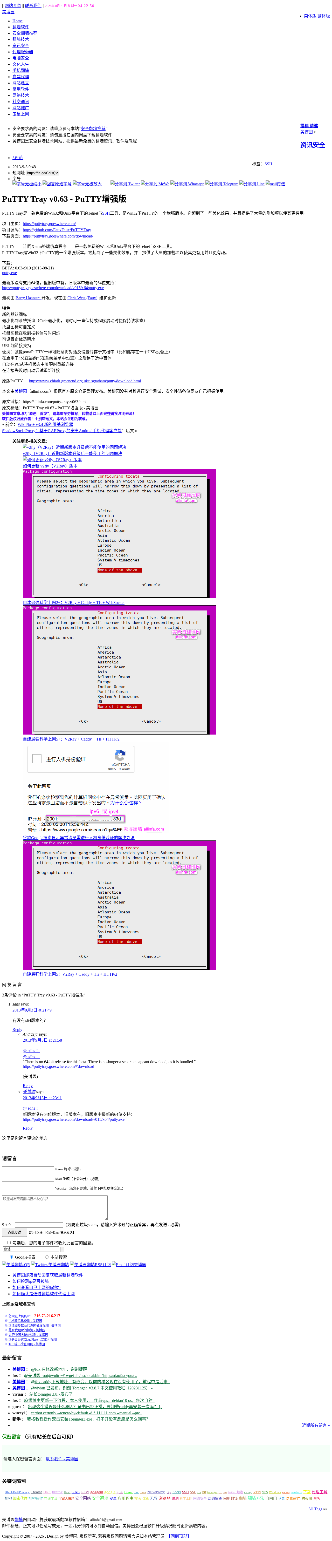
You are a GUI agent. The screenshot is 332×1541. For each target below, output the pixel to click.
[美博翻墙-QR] (16, 1264)
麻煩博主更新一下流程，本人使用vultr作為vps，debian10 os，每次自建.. (89, 1400)
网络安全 (200, 1499)
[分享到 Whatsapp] (187, 184)
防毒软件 (293, 1499)
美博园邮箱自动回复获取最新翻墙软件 (47, 1275)
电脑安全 (20, 58)
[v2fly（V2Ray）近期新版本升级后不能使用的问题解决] (74, 447)
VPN (257, 1492)
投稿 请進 (309, 126)
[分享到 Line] (252, 184)
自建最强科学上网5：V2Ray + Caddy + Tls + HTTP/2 (70, 974)
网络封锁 (230, 1499)
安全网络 (83, 1498)
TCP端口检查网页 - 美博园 (27, 1344)
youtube (296, 1492)
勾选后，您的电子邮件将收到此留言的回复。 (53, 1243)
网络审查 (215, 1499)
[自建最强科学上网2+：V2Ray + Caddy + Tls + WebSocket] (119, 596)
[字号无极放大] (87, 184)
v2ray (248, 1492)
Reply (17, 1029)
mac (136, 1492)
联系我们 (33, 5)
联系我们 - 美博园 (62, 1459)
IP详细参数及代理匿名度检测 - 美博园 (35, 1325)
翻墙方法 (256, 1498)
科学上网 (186, 1499)
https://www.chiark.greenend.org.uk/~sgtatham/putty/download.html (85, 381)
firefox (57, 1492)
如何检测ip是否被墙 (30, 1281)
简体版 (310, 16)
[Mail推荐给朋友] (275, 184)
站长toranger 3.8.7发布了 (51, 1394)
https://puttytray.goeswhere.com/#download (58, 1066)
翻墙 (243, 1498)
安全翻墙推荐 (24, 33)
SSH (268, 164)
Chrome (36, 1492)
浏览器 (164, 1498)
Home (17, 21)
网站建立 (20, 83)
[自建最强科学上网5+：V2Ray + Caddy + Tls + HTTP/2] (119, 733)
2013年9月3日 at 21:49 (32, 1010)
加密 (8, 1498)
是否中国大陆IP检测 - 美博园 (28, 1335)
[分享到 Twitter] (125, 184)
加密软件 (36, 1498)
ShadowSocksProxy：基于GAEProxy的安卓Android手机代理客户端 (62, 431)
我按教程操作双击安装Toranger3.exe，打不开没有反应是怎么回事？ (88, 1419)
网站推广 (20, 108)
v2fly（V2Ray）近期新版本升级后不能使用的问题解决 (72, 453)
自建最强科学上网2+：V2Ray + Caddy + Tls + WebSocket (74, 602)
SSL (193, 1492)
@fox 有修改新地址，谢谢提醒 (59, 1369)
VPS (265, 1492)
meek (143, 1492)
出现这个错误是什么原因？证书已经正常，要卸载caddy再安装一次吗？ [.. (95, 1406)
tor (204, 1492)
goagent (96, 1492)
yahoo (285, 1492)
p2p (168, 1492)
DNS (47, 1492)
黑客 (317, 1499)
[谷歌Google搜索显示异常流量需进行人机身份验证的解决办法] (96, 832)
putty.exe (9, 272)
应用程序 (125, 1498)
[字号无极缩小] (27, 184)
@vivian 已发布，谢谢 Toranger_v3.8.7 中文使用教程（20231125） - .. (93, 1388)
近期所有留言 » (316, 1425)
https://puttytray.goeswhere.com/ (49, 223)
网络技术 (20, 95)
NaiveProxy (156, 1492)
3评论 (17, 157)
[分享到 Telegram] (221, 184)
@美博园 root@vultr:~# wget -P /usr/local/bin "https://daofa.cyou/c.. (80, 1375)
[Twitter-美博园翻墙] (50, 1264)
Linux (128, 1492)
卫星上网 (20, 114)
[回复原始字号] (57, 184)
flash (67, 1492)
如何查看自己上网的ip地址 (36, 1287)
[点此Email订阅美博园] (129, 1264)
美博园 (8, 12)
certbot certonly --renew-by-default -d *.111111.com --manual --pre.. (86, 1413)
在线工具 (51, 1499)
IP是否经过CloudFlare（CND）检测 (33, 1339)
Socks (176, 1492)
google (109, 1492)
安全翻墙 (100, 1498)
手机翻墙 (20, 70)
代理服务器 (22, 52)
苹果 (281, 1499)
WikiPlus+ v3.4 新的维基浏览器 (45, 424)
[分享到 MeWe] (155, 184)
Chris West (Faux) (82, 298)
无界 (154, 1498)
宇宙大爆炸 (66, 1499)
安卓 (113, 1499)
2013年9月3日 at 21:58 (42, 1040)
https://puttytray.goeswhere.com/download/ (58, 236)
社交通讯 (20, 101)
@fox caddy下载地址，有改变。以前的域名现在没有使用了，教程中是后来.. (100, 1382)
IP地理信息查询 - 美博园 (25, 1321)
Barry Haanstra (29, 298)
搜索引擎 (141, 1499)
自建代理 (20, 76)
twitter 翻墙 (235, 1492)
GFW (85, 1492)
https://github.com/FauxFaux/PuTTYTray (57, 230)
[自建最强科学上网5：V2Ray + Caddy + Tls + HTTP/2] (119, 968)
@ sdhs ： (31, 1050)
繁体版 (323, 16)
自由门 (271, 1498)
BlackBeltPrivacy (17, 1492)
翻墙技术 (20, 39)
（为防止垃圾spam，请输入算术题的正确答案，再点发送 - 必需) (121, 1225)
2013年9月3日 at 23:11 (42, 1098)
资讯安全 (20, 45)
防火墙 (306, 1499)
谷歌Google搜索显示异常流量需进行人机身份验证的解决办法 (79, 838)
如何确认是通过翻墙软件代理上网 (43, 1294)
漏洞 (175, 1499)
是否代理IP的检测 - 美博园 (27, 1330)
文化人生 (20, 64)
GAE (76, 1492)
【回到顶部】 (179, 1536)
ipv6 (120, 1492)
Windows (275, 1492)
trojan (223, 1492)
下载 (306, 1492)
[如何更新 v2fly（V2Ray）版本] (52, 460)
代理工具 (319, 1492)
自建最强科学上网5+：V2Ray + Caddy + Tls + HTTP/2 (71, 739)
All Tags (315, 1509)
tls (199, 1492)
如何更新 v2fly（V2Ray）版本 (50, 466)
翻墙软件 (20, 27)
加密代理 (20, 1498)
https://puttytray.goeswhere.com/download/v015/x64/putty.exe (53, 288)
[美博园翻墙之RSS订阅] (90, 1264)
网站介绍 (13, 5)
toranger (212, 1492)
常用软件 (20, 89)
